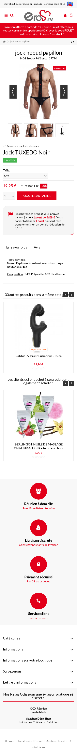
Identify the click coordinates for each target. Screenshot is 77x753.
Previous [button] (65, 294)
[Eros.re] (38, 15)
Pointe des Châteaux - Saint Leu (38, 720)
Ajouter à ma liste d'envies (23, 146)
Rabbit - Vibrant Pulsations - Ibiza (38, 356)
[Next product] (73, 41)
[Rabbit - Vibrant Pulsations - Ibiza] (38, 328)
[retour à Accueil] (4, 41)
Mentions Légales (57, 741)
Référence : (42, 58)
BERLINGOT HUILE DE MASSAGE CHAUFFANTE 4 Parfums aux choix (38, 446)
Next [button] (71, 294)
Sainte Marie (38, 710)
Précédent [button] (13, 92)
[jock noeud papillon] (15, 130)
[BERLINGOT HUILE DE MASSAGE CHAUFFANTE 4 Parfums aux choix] (38, 416)
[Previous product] (71, 41)
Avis (37, 247)
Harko (41, 747)
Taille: (7, 170)
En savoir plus (16, 247)
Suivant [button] (64, 92)
